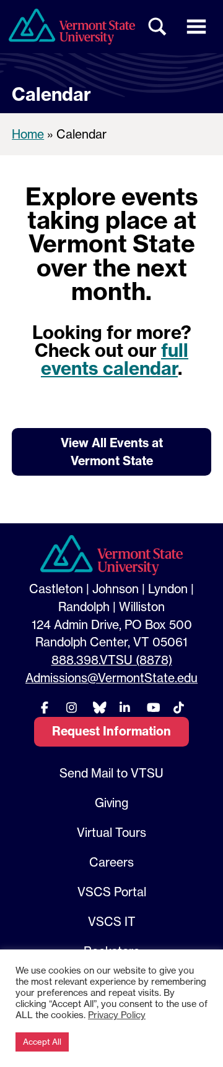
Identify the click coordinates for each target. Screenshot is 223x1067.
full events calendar (114, 359)
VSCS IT (112, 921)
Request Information (111, 731)
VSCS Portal (111, 892)
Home (28, 134)
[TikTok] (178, 707)
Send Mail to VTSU (111, 773)
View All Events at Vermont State (112, 451)
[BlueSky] (97, 707)
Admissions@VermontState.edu (111, 678)
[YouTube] (151, 707)
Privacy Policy (117, 1015)
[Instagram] (71, 707)
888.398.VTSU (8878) (111, 660)
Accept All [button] (42, 1042)
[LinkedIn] (125, 707)
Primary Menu (196, 27)
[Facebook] (44, 707)
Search (158, 27)
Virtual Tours (111, 832)
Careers (111, 862)
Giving (111, 802)
